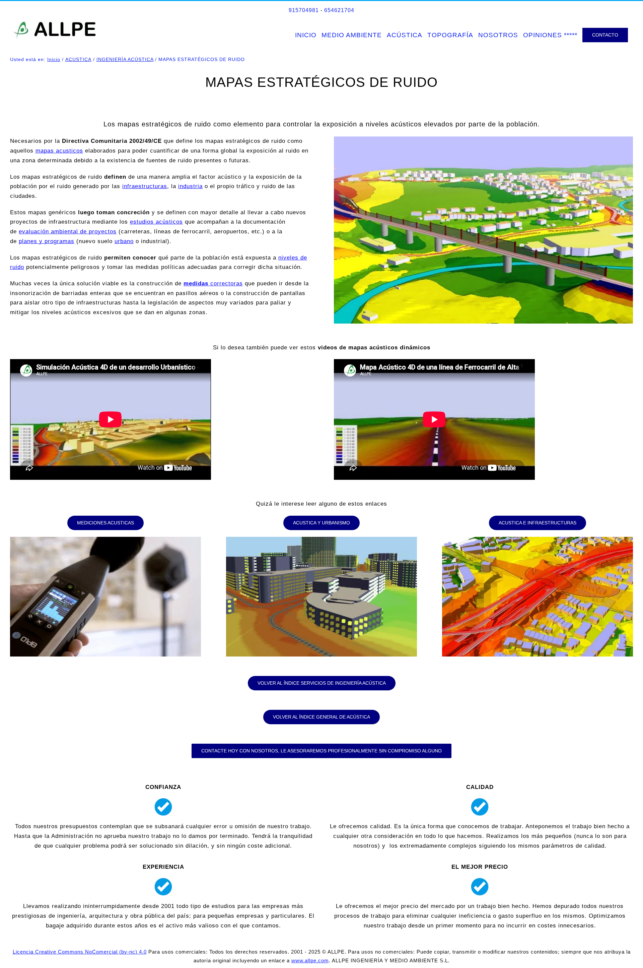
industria (190, 186)
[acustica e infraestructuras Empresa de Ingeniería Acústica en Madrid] (537, 539)
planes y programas (46, 241)
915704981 (304, 10)
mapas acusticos (59, 151)
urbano (124, 241)
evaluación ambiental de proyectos (68, 231)
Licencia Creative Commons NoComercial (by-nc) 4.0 (80, 952)
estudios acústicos (156, 222)
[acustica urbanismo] (321, 539)
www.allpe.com (310, 960)
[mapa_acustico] (483, 139)
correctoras (213, 283)
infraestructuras (144, 186)
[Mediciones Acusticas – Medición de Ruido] (105, 539)
